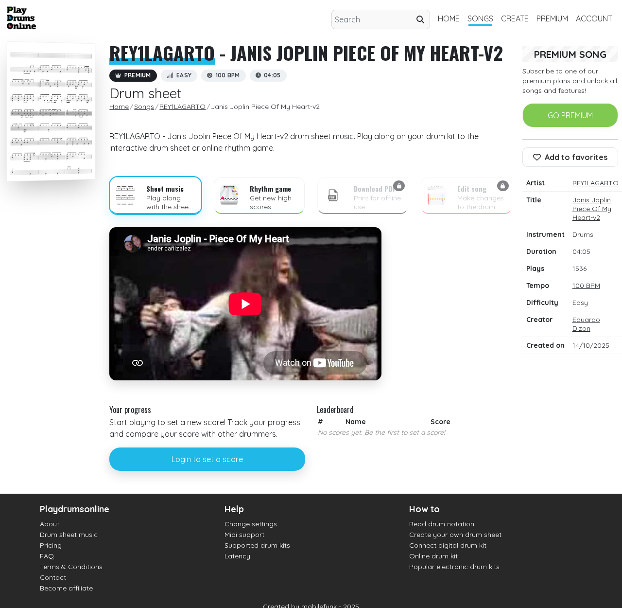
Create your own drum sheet (455, 534)
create (515, 18)
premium (552, 18)
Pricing (51, 545)
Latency (237, 556)
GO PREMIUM (570, 115)
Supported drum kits (257, 545)
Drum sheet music (69, 534)
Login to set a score (207, 459)
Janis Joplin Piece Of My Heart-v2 (591, 209)
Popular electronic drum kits (454, 566)
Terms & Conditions (71, 566)
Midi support (244, 534)
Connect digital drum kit (447, 545)
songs (480, 18)
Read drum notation (441, 523)
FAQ (47, 556)
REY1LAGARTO (162, 52)
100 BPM (586, 285)
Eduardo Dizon (586, 324)
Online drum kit (433, 556)
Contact (53, 577)
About (49, 523)
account (594, 18)
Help (234, 509)
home (449, 18)
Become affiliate (66, 588)
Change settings (251, 523)
